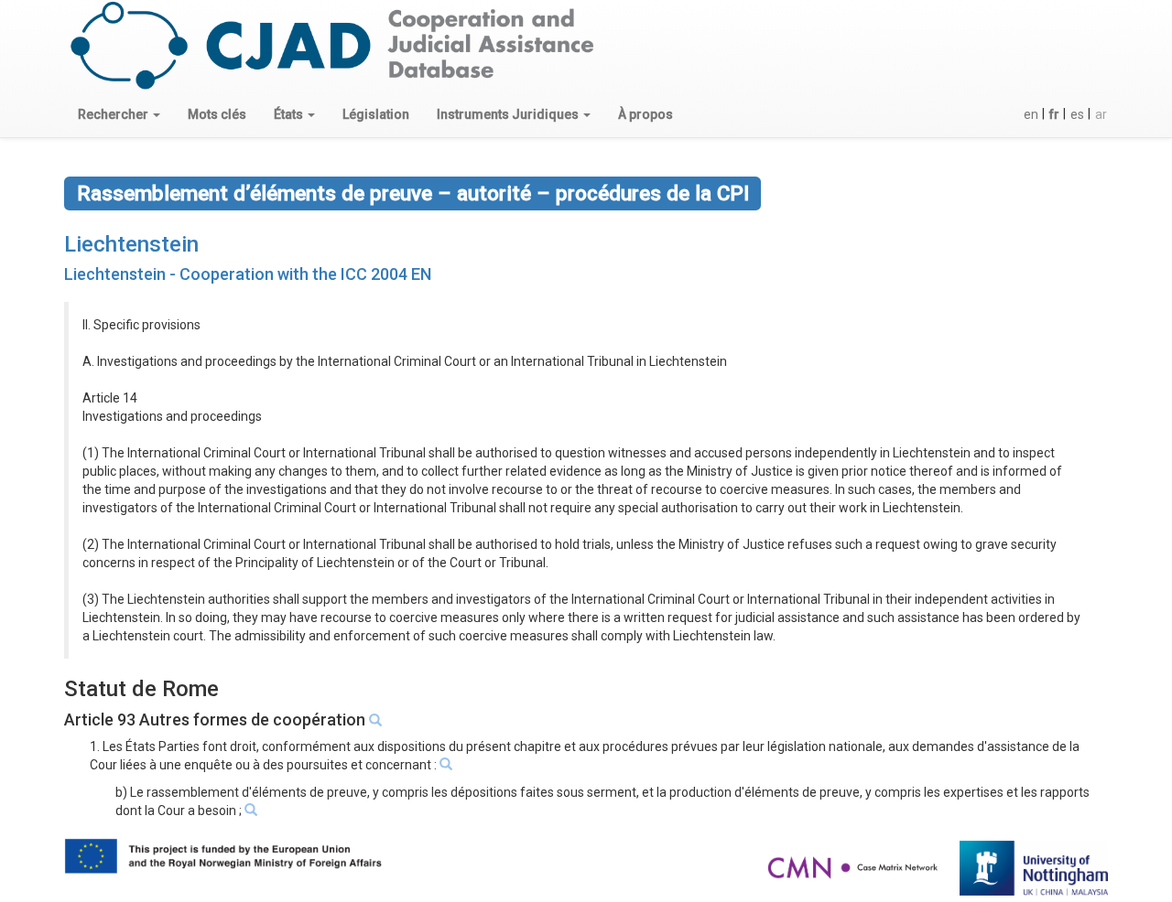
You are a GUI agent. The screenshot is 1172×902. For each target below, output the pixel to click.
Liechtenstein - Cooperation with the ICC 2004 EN (247, 274)
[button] (119, 114)
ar (1101, 114)
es (1077, 114)
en (1031, 114)
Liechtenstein (131, 244)
